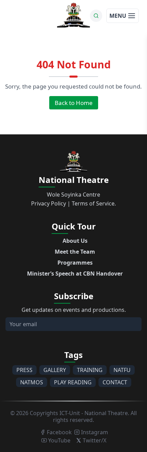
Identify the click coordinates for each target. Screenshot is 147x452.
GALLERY (54, 370)
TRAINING (90, 370)
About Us (75, 240)
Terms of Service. (94, 203)
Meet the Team (75, 251)
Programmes (75, 262)
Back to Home (74, 103)
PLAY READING (73, 382)
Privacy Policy (48, 203)
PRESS (24, 370)
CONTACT (115, 382)
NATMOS (31, 382)
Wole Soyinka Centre (73, 194)
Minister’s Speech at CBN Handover (75, 273)
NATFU (122, 370)
